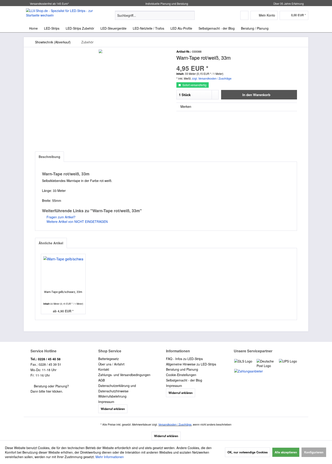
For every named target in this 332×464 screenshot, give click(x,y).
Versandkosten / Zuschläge (175, 424)
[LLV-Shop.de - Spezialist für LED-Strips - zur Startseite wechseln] (60, 15)
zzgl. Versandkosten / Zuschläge (211, 78)
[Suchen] (190, 15)
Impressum (106, 401)
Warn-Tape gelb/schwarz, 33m (63, 292)
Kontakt (103, 369)
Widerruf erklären (113, 409)
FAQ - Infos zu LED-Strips (184, 358)
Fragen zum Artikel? (60, 217)
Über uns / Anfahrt (111, 364)
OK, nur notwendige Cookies (247, 452)
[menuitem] (155, 15)
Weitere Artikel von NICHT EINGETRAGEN (77, 221)
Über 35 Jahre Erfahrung (288, 3)
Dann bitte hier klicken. (46, 391)
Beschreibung (49, 156)
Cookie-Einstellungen (181, 374)
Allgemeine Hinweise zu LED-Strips (191, 364)
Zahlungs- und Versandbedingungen (124, 374)
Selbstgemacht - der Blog (184, 380)
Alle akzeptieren (286, 452)
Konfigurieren (313, 452)
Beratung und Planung (182, 369)
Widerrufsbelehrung (112, 396)
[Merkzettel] (244, 15)
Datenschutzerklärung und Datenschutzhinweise (117, 388)
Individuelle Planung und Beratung (166, 3)
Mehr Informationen (110, 457)
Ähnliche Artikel (51, 243)
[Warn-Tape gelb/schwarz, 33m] (63, 272)
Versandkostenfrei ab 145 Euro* (49, 3)
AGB (101, 380)
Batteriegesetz (108, 358)
